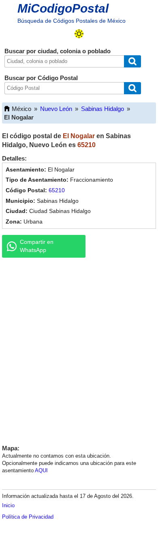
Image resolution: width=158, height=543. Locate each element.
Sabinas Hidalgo (102, 108)
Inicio (8, 505)
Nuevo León (56, 108)
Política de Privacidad (27, 517)
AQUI (41, 470)
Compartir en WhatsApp (36, 246)
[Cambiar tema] (79, 33)
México (21, 108)
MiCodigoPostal (63, 8)
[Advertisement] (79, 349)
